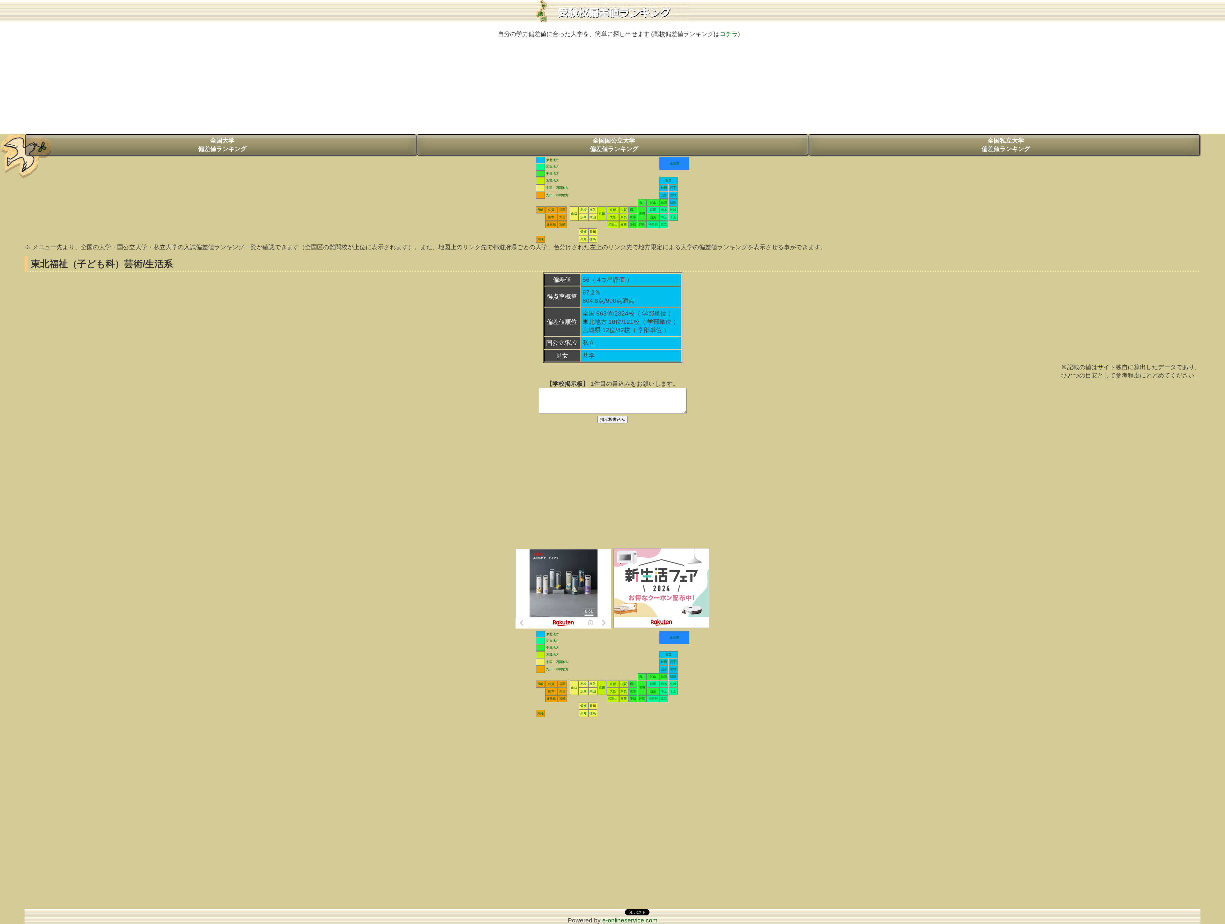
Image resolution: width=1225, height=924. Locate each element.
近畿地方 (552, 180)
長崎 (540, 210)
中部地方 (552, 173)
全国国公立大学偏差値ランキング (614, 144)
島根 (583, 210)
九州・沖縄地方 (557, 195)
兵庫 (602, 213)
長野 (642, 213)
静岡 (642, 224)
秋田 (664, 188)
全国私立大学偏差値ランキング (1006, 144)
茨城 (673, 210)
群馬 (653, 210)
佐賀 (551, 210)
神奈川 (653, 224)
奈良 (623, 217)
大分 (562, 217)
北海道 (674, 163)
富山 (653, 202)
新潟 (664, 202)
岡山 (593, 217)
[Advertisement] (612, 89)
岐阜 (633, 217)
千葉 (673, 217)
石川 (642, 202)
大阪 (613, 217)
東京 (664, 224)
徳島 (593, 239)
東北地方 (552, 160)
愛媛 (583, 232)
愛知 (633, 224)
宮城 (673, 195)
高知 (583, 239)
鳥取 (593, 210)
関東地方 (552, 166)
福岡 (562, 210)
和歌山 (613, 224)
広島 (583, 217)
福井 (633, 210)
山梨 (653, 217)
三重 (623, 224)
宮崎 (562, 224)
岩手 (673, 188)
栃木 (664, 210)
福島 (673, 202)
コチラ (729, 34)
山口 (574, 213)
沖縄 (540, 239)
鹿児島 (551, 224)
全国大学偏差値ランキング (222, 144)
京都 (613, 210)
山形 (664, 195)
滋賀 (623, 210)
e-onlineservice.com (629, 920)
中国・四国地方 (557, 188)
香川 (593, 232)
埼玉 (664, 217)
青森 (668, 180)
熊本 (551, 217)
